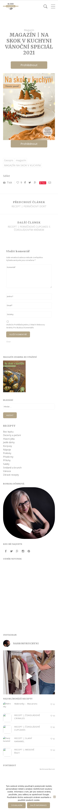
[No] (54, 796)
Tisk (9, 182)
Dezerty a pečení (12, 435)
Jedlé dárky (9, 442)
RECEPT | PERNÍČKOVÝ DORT (29, 206)
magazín (21, 160)
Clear (8, 341)
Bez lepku (8, 431)
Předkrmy (8, 456)
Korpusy (7, 446)
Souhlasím (16, 805)
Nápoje (7, 449)
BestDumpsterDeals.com (47, 769)
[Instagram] (22, 551)
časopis (8, 160)
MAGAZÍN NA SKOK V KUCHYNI (22, 165)
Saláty (6, 463)
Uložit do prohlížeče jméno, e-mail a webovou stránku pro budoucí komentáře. (25, 326)
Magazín (29, 30)
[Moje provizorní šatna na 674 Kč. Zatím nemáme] (29, 676)
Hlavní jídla (8, 438)
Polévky (7, 453)
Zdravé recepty (11, 474)
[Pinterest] (28, 551)
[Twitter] (11, 551)
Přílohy (7, 460)
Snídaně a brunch (12, 467)
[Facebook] (5, 551)
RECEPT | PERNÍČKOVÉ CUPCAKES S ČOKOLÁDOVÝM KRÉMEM (29, 228)
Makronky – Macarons (25, 703)
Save (44, 183)
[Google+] (17, 551)
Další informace (38, 805)
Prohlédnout (29, 65)
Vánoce (7, 471)
